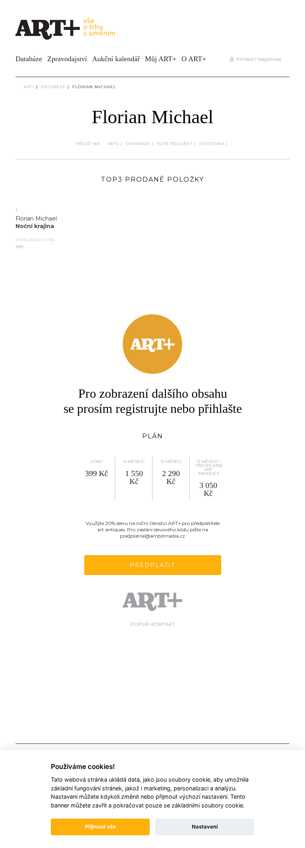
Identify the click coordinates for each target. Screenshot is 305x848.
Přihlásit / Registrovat (257, 59)
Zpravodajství (67, 59)
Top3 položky (175, 143)
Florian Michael (94, 86)
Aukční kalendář (116, 59)
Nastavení (205, 826)
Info (113, 143)
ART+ (29, 86)
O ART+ (193, 59)
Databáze (28, 59)
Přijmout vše (100, 826)
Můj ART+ (160, 59)
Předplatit (152, 565)
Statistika (211, 143)
